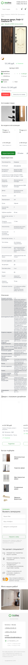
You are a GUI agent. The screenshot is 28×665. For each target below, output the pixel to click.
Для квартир (21, 14)
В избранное (7, 90)
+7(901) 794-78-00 (21, 4)
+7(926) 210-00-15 (21, 2)
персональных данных (8, 542)
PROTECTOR (14, 14)
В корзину (6, 94)
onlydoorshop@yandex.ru (13, 637)
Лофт (2, 16)
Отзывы (20, 153)
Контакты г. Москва (10, 625)
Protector (16, 162)
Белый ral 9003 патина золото (18, 170)
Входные (7, 14)
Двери (2, 14)
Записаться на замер (19, 94)
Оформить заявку (14, 537)
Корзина (22, 8)
